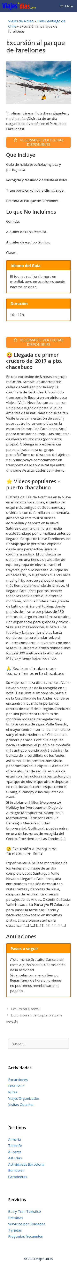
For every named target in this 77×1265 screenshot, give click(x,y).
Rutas (12, 1092)
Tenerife (15, 1145)
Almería (14, 1139)
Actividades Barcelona (26, 1164)
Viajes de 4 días (20, 21)
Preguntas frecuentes (25, 1236)
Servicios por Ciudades (26, 1224)
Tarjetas (15, 1230)
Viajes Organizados (24, 1098)
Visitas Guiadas (20, 1104)
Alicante (14, 1151)
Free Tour (16, 1086)
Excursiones (18, 1079)
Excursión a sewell (26, 1008)
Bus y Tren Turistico (24, 1211)
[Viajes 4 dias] (20, 6)
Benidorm (16, 1170)
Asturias (15, 1158)
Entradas (15, 1217)
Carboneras (17, 1176)
